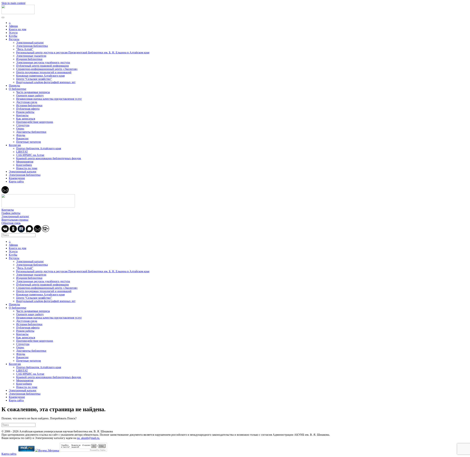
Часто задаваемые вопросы (33, 92)
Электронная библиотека (32, 45)
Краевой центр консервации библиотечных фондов (48, 158)
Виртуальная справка (14, 219)
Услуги (13, 32)
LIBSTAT (22, 151)
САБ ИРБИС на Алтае (30, 155)
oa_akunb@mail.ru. (88, 438)
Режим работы (25, 112)
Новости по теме (26, 168)
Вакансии (22, 138)
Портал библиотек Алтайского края (38, 148)
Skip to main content (13, 3)
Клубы (13, 35)
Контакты (22, 115)
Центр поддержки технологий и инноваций (43, 72)
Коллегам (15, 145)
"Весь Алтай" (24, 49)
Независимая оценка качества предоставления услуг (49, 98)
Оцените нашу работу (30, 95)
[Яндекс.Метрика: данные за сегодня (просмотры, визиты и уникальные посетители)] (47, 450)
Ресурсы (14, 39)
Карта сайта (16, 181)
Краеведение (17, 178)
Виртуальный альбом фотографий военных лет (45, 82)
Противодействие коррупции (34, 121)
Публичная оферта (27, 108)
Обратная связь (11, 223)
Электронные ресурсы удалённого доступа (43, 62)
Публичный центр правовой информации (42, 65)
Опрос (20, 128)
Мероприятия (24, 161)
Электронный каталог (30, 42)
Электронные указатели (31, 55)
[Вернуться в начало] (18, 13)
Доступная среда (26, 102)
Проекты (14, 85)
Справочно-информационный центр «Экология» (47, 69)
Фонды (20, 135)
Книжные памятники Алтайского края (40, 75)
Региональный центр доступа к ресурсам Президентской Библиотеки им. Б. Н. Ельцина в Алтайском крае (82, 52)
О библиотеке (17, 88)
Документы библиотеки (31, 131)
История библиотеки (29, 105)
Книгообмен (24, 164)
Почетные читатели (28, 141)
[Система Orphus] (83, 450)
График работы (10, 213)
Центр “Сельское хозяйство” (34, 78)
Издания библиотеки (29, 59)
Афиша (13, 26)
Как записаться (25, 118)
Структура (22, 125)
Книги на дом (17, 29)
